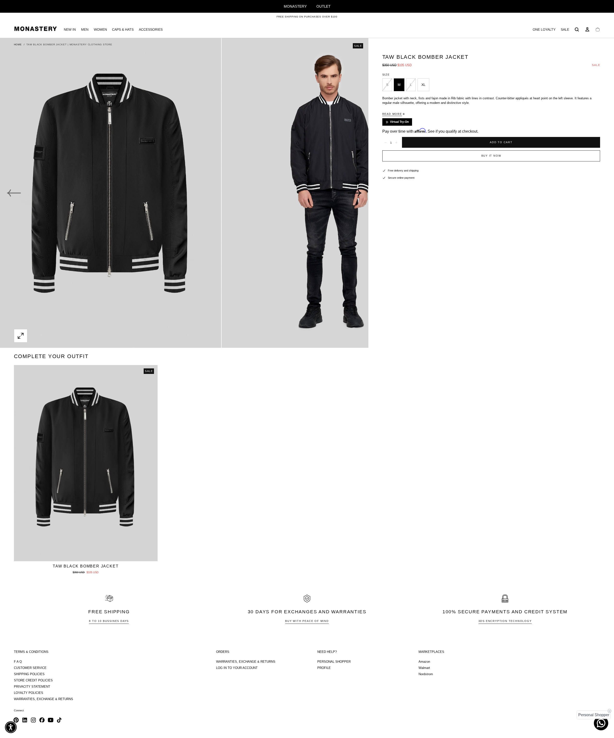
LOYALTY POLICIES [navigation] (28, 693)
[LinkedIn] (24, 720)
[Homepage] (35, 29)
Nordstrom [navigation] (426, 674)
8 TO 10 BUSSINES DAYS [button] (109, 621)
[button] (576, 29)
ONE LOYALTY (544, 29)
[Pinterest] (16, 720)
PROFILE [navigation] (324, 668)
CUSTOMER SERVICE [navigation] (30, 668)
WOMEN (100, 29)
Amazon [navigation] (424, 661)
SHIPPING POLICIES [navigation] (29, 674)
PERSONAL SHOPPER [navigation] (334, 661)
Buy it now (491, 155)
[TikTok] (59, 720)
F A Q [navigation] (18, 661)
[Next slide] (355, 193)
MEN (85, 29)
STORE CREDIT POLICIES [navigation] (33, 680)
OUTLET (323, 6)
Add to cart (501, 142)
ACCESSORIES (151, 29)
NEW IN (70, 29)
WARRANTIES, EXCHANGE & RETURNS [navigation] (43, 699)
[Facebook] (42, 720)
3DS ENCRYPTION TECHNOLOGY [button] (505, 621)
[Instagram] (33, 720)
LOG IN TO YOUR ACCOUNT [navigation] (237, 668)
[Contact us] (601, 723)
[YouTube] (50, 720)
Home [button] (18, 44)
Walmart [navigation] (424, 668)
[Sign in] (587, 29)
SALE (565, 29)
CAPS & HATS (123, 29)
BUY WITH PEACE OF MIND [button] (307, 621)
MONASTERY (295, 6)
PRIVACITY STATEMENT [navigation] (32, 686)
